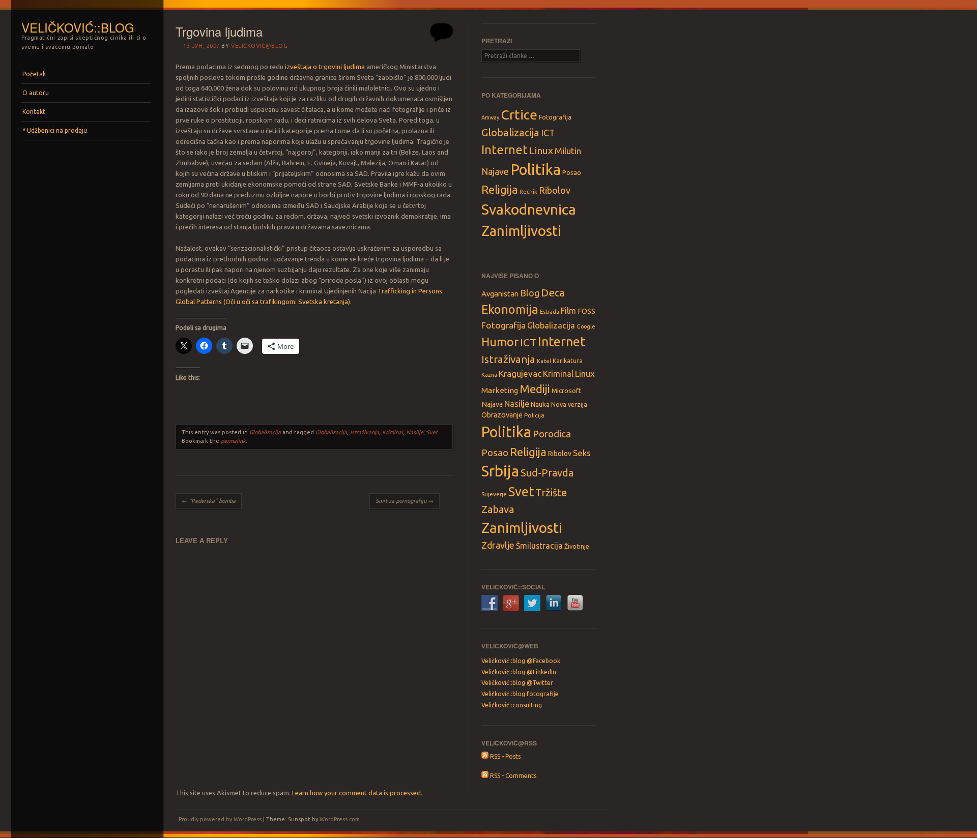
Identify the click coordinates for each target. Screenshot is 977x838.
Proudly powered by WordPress (220, 819)
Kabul (544, 361)
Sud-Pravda (547, 472)
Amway (490, 117)
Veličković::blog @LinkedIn (518, 672)
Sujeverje (494, 494)
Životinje (576, 546)
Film (568, 310)
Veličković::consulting (511, 705)
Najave (495, 171)
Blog (529, 293)
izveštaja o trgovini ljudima (325, 66)
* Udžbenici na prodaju (54, 130)
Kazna (489, 375)
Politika (535, 169)
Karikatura (568, 360)
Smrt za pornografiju (405, 501)
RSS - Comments (512, 775)
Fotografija (555, 117)
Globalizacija (265, 432)
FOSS (586, 311)
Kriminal (392, 432)
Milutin (568, 151)
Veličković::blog (77, 27)
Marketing (499, 390)
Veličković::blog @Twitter (517, 682)
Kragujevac (520, 373)
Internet (504, 149)
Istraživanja (364, 432)
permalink (233, 441)
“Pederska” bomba (209, 501)
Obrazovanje (502, 415)
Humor (500, 341)
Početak (34, 74)
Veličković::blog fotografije (520, 694)
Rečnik (528, 191)
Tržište (551, 492)
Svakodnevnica (528, 209)
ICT (548, 133)
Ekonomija (509, 309)
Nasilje (414, 432)
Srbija (500, 471)
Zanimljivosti (521, 230)
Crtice (519, 114)
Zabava (497, 509)
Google (586, 326)
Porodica (552, 433)
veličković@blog (259, 46)
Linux (541, 150)
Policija (534, 415)
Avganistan (500, 293)
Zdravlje (497, 545)
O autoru (35, 92)
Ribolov (554, 190)
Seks (582, 453)
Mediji (535, 388)
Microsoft (566, 390)
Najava (492, 404)
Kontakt (33, 111)
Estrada (549, 312)
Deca (553, 292)
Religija (499, 189)
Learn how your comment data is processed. (357, 792)
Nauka (540, 404)
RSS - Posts (505, 756)
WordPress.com (340, 819)
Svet (432, 432)
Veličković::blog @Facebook (520, 660)
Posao (571, 172)
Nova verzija (569, 404)
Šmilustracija (539, 545)
